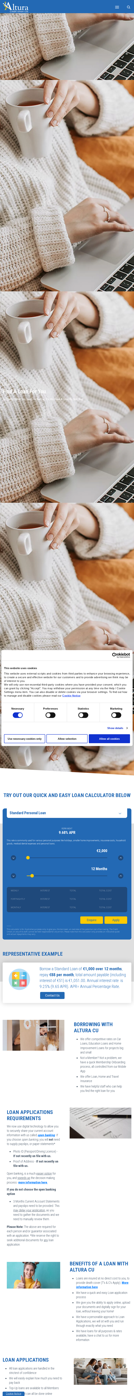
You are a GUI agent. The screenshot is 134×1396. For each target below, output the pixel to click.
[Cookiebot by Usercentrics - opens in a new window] (114, 655)
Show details (115, 728)
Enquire (91, 920)
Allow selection (67, 738)
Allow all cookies (109, 738)
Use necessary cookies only (25, 738)
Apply (116, 920)
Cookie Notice (71, 695)
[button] (129, 6)
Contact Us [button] (52, 995)
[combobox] (67, 813)
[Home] (16, 6)
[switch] (50, 715)
